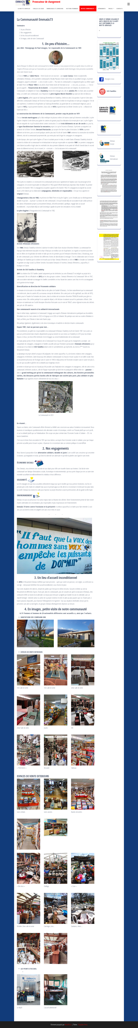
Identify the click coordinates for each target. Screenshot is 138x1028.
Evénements (102, 8)
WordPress (68, 1024)
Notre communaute (87, 8)
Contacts (119, 8)
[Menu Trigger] (128, 4)
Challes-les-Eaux (38, 8)
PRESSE (110, 8)
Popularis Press (82, 1024)
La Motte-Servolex (24, 8)
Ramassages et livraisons (55, 8)
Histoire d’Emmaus (72, 8)
